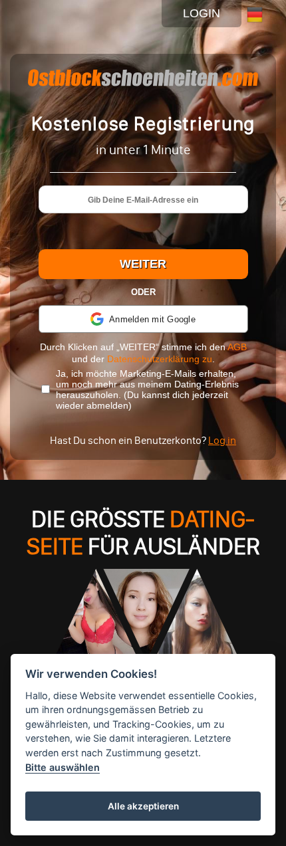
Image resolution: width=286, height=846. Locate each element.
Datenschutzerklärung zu (159, 359)
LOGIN (201, 13)
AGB (237, 347)
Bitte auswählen (62, 767)
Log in (222, 440)
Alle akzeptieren (143, 806)
